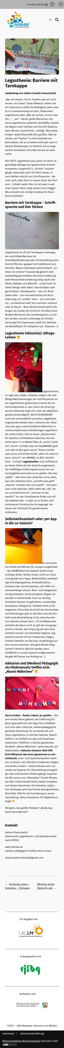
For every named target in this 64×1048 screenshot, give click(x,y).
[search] (57, 20)
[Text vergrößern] (61, 4)
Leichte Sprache (35, 4)
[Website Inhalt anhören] (52, 4)
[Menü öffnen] (50, 19)
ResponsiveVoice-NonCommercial (21, 1040)
